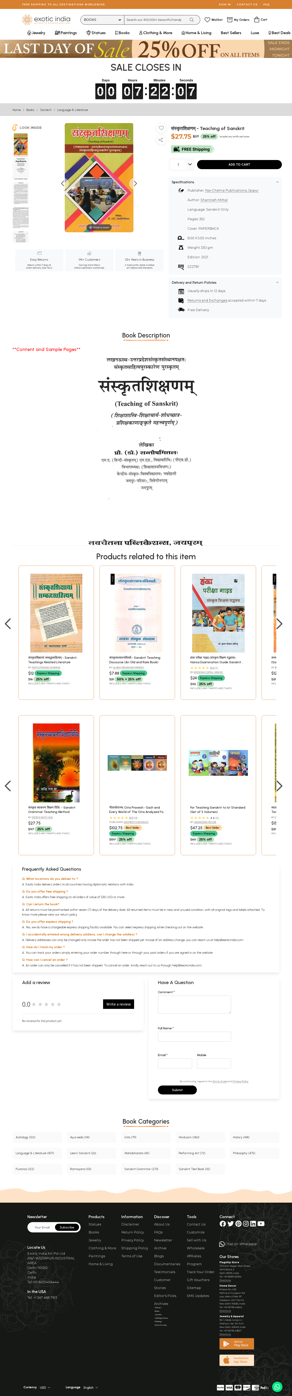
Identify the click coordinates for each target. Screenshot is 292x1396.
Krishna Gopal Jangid (208, 672)
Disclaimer (130, 1224)
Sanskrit (45, 110)
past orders (158, 952)
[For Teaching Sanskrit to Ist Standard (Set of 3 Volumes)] (218, 801)
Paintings (97, 1256)
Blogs (159, 1256)
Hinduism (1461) (189, 1137)
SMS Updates (198, 1296)
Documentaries (167, 1264)
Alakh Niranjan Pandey (128, 667)
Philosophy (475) (244, 1153)
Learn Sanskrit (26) (83, 1153)
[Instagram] (246, 1225)
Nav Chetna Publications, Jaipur (232, 190)
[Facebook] (222, 1225)
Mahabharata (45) (136, 1153)
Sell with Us (196, 1240)
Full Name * (166, 1028)
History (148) (241, 1137)
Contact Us (196, 1224)
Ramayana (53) (80, 1169)
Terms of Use (220, 1081)
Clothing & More (102, 1248)
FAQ (266, 4)
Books (30, 110)
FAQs (158, 1232)
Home (17, 110)
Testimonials (164, 1272)
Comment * (166, 992)
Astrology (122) (25, 1137)
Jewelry (95, 1240)
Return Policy (132, 1232)
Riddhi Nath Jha (42, 817)
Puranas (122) (25, 1169)
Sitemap (194, 1288)
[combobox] (155, 20)
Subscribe (67, 1227)
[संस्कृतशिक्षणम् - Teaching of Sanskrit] (21, 144)
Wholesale (196, 1248)
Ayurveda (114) (80, 1137)
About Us (161, 1224)
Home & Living (101, 1264)
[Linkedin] (253, 1225)
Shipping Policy (134, 1248)
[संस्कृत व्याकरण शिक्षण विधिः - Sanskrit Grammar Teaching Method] (56, 801)
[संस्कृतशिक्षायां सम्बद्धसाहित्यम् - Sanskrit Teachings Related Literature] (56, 651)
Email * (163, 1055)
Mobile (201, 1055)
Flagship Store (229, 1262)
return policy (68, 914)
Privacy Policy (240, 1081)
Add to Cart (239, 164)
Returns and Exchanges (207, 300)
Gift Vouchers (198, 1280)
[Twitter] (230, 1225)
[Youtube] (261, 1225)
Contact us (247, 4)
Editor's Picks (165, 1296)
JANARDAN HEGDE (205, 821)
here (125, 952)
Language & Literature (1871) (35, 1153)
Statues (95, 1224)
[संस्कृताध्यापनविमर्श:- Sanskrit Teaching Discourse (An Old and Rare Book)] (137, 651)
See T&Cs (47, 267)
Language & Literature (72, 110)
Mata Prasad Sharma (46, 667)
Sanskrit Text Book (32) (194, 1169)
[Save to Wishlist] (161, 129)
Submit (177, 1090)
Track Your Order (201, 1272)
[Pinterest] (238, 1225)
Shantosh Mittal (214, 200)
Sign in (225, 4)
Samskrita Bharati (136, 821)
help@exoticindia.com (228, 940)
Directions (225, 1280)
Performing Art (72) (192, 1153)
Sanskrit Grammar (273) (141, 1169)
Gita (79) (130, 1137)
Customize (196, 1232)
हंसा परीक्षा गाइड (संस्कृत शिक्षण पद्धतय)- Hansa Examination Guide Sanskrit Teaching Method (215, 662)
